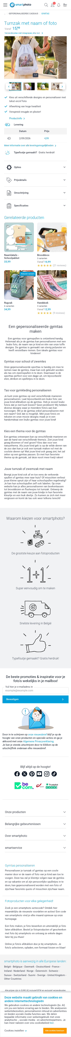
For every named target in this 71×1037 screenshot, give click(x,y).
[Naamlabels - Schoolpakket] (19, 237)
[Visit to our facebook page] (17, 773)
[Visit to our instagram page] (46, 773)
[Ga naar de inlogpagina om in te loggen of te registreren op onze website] (52, 4)
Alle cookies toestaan (54, 1030)
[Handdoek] (52, 285)
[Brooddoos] (52, 237)
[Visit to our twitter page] (24, 773)
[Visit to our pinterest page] (31, 773)
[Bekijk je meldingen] (59, 4)
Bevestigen (12, 699)
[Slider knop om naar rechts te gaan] (62, 86)
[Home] (4, 13)
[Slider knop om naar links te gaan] (9, 86)
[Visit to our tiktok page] (54, 773)
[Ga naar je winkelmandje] (65, 4)
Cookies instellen (14, 1030)
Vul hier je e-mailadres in (19, 686)
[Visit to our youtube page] (39, 773)
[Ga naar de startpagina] (20, 4)
